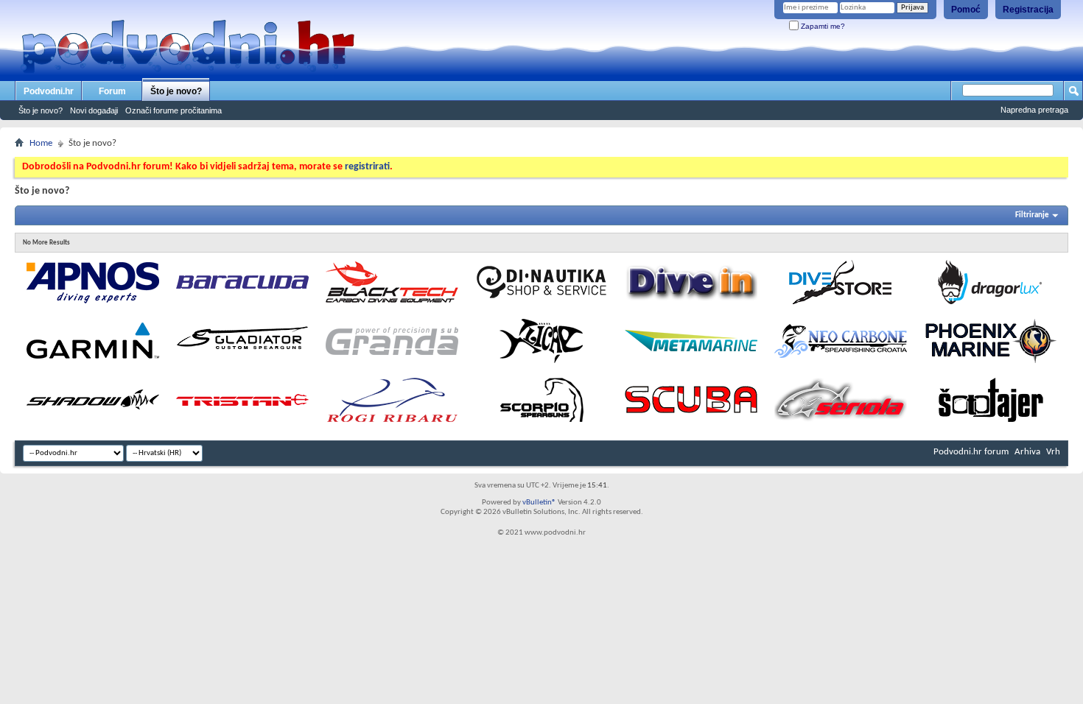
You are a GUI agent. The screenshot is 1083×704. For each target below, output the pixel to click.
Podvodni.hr (49, 91)
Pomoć (966, 9)
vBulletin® (539, 503)
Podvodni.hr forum (971, 452)
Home (40, 143)
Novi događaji (94, 110)
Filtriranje (1032, 215)
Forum (112, 91)
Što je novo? (176, 91)
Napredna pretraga (1034, 109)
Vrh (1053, 452)
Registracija (1028, 9)
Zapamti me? (822, 26)
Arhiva (1027, 452)
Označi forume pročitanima (173, 110)
